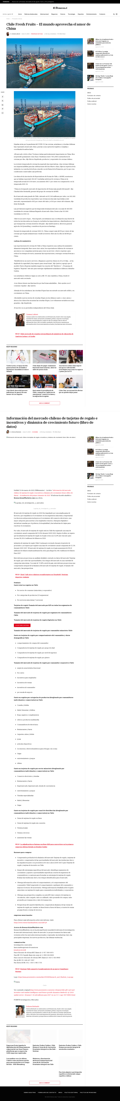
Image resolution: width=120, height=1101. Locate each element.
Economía (35, 432)
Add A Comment (44, 403)
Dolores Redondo (16, 432)
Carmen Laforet (16, 34)
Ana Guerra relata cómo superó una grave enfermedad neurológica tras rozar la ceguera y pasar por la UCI (71, 368)
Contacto (102, 14)
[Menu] (116, 14)
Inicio (20, 14)
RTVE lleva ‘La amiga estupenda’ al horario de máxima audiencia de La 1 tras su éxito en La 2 (104, 54)
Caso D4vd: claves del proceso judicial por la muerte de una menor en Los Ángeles (16, 392)
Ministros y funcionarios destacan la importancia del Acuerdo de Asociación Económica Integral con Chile (43, 1061)
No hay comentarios (51, 34)
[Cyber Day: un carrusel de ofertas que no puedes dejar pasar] (71, 381)
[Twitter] (2, 100)
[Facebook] (2, 96)
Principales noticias (37, 34)
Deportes (81, 14)
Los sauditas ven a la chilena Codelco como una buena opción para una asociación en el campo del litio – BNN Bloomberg (17, 1061)
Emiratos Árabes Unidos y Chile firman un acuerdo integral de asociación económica (70, 1047)
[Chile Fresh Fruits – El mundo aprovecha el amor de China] (44, 63)
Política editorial (91, 101)
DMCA (89, 92)
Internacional (44, 14)
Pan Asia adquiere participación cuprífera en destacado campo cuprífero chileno (70, 1074)
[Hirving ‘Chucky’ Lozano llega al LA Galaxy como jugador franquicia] (90, 78)
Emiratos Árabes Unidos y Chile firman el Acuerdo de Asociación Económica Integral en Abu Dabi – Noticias (45, 1048)
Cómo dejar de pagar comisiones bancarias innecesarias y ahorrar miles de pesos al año (44, 367)
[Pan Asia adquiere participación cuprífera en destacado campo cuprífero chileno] (71, 1063)
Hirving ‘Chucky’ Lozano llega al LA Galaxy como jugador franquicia (104, 77)
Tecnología (71, 14)
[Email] (2, 113)
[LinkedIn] (2, 104)
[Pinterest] (2, 109)
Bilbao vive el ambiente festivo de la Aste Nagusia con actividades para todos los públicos (104, 42)
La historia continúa (22, 625)
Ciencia (62, 14)
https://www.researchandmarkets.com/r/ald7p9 (30, 923)
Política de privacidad (93, 98)
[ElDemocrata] (60, 8)
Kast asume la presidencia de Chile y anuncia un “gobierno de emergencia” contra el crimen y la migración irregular (44, 393)
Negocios (54, 14)
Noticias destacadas (31, 14)
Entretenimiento (91, 14)
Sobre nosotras (91, 104)
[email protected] (20, 950)
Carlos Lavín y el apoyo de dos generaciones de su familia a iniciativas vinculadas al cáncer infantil (17, 368)
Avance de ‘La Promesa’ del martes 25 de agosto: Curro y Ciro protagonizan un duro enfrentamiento (34, 1)
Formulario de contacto (94, 95)
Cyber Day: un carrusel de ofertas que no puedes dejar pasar (70, 391)
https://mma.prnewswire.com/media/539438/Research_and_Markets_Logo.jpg (45, 977)
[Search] (114, 14)
